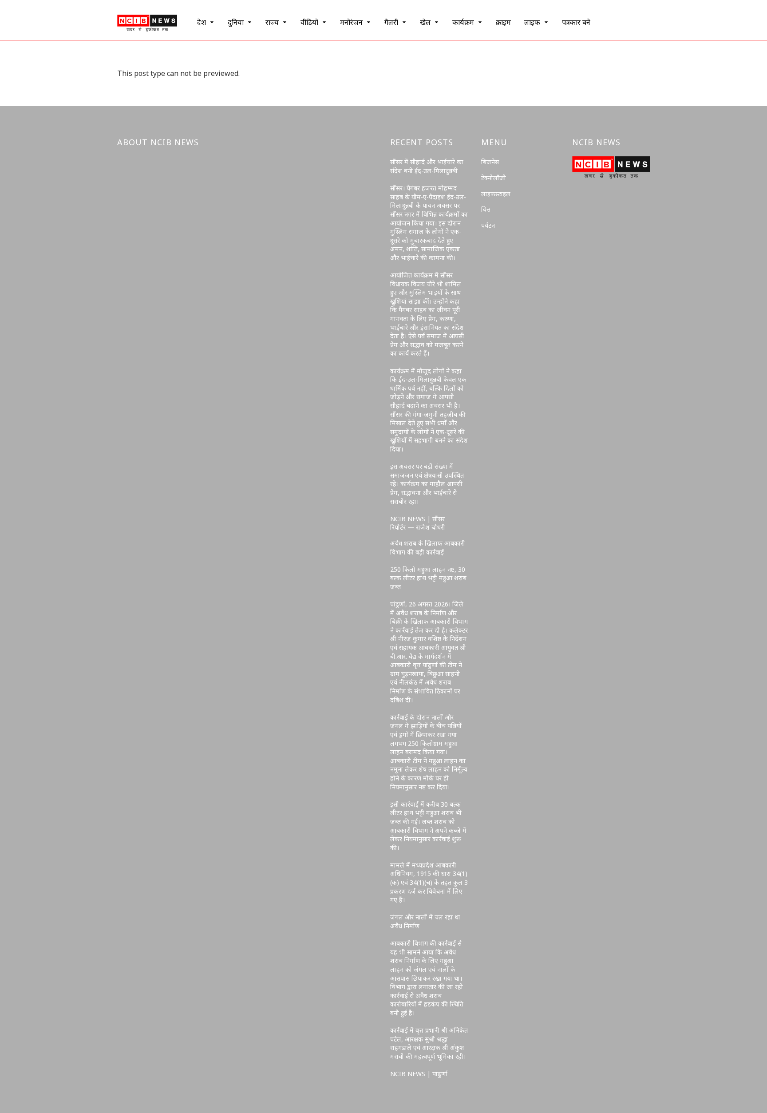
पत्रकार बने (576, 22)
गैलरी (391, 22)
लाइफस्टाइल (495, 194)
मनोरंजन (351, 22)
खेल (425, 22)
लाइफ (532, 22)
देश (201, 22)
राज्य (272, 22)
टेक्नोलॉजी (493, 178)
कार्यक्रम (463, 22)
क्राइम (503, 22)
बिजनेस (490, 162)
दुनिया (236, 22)
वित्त (486, 209)
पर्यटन (488, 225)
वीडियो (309, 22)
